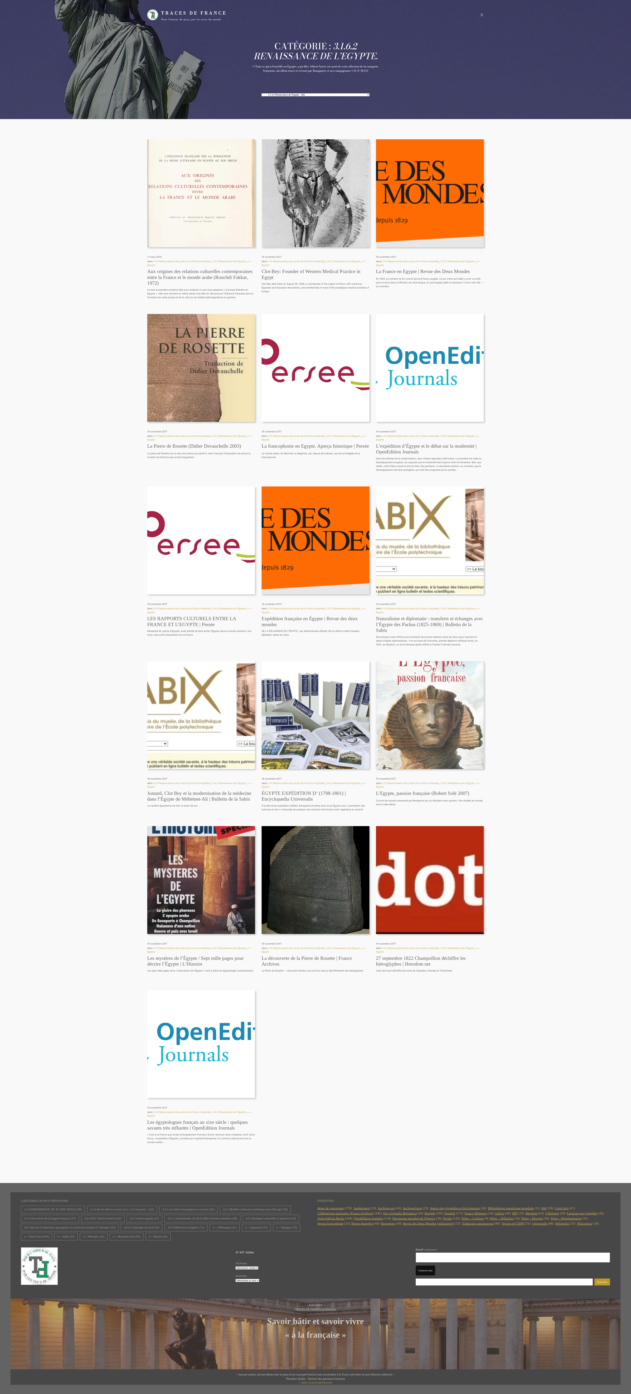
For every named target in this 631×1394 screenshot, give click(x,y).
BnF (547, 1208)
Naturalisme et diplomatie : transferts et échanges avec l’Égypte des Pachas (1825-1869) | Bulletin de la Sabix (429, 624)
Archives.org (389, 1208)
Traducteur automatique (481, 1223)
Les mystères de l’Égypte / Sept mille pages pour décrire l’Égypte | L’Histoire (195, 961)
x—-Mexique (93, 1236)
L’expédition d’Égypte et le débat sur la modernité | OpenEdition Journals (426, 449)
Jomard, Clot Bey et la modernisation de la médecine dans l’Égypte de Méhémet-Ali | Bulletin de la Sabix (199, 796)
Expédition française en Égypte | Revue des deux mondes (310, 621)
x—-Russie (158, 1236)
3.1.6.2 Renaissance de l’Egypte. (228, 261)
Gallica (503, 1213)
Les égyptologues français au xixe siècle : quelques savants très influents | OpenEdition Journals (197, 1125)
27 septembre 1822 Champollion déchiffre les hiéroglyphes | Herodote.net (421, 961)
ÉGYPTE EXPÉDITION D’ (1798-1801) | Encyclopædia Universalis (304, 796)
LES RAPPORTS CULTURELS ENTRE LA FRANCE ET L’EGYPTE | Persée (191, 621)
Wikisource (588, 1223)
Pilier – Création (474, 1218)
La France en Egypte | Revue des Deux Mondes (423, 271)
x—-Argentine (256, 1227)
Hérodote (534, 1213)
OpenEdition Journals (372, 1218)
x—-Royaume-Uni (126, 1236)
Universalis (543, 1223)
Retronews (391, 1223)
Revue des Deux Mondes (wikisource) (431, 1223)
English (434, 1213)
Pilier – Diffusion (505, 1218)
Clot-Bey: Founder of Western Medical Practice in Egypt (311, 274)
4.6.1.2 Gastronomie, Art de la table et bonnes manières (202, 1218)
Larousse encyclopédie (585, 1213)
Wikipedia (565, 1223)
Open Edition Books (334, 1218)
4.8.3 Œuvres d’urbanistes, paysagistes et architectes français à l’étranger (69, 1227)
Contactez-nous (425, 1270)
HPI (518, 1213)
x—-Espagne (286, 1227)
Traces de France (194, 13)
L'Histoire (555, 1213)
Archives (241, 1263)
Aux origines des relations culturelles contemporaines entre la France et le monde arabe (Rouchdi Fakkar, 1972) (200, 277)
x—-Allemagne (224, 1227)
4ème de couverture (334, 1208)
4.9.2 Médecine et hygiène (186, 1227)
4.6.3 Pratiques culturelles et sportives (271, 1218)
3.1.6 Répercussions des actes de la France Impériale (181, 261)
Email (426, 1249)
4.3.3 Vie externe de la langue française (50, 1218)
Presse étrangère (365, 1223)
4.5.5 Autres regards (144, 1218)
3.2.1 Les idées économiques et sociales (188, 1209)
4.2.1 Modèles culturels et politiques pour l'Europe (255, 1209)
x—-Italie (65, 1236)
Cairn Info (565, 1208)
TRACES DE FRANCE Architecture (315, 1309)
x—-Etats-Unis (36, 1236)
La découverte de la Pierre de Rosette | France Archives (307, 961)
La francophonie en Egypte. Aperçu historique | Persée (315, 446)
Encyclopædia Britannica (403, 1213)
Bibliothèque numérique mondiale (514, 1208)
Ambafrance (364, 1208)
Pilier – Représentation (569, 1218)
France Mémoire (479, 1213)
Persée (451, 1218)
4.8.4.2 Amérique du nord (141, 1227)
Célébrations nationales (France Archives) (349, 1213)
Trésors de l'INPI (516, 1223)
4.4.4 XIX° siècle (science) (102, 1218)
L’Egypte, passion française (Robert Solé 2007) (422, 793)
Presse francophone (333, 1223)
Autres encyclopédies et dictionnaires (458, 1208)
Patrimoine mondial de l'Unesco (417, 1218)
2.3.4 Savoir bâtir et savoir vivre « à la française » (122, 1209)
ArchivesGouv (415, 1208)
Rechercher (602, 1282)
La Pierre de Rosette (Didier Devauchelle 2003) (194, 446)
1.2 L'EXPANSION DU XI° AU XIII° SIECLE (53, 1209)
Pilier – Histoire (535, 1218)
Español (453, 1213)
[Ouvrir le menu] (482, 15)
